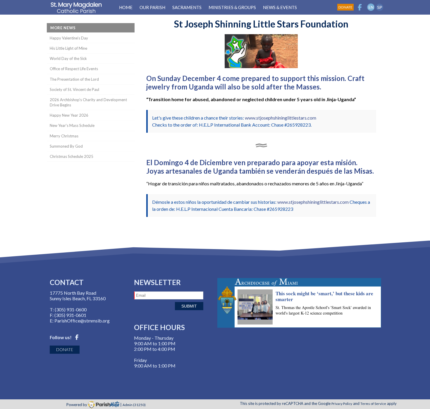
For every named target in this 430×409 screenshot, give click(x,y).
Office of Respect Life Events (74, 68)
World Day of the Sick (68, 58)
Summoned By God (66, 146)
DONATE (64, 349)
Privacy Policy (341, 403)
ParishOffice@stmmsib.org (82, 320)
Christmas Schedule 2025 (71, 156)
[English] (370, 7)
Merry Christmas (64, 136)
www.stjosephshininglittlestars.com (280, 117)
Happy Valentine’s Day (69, 38)
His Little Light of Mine (68, 48)
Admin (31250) (134, 405)
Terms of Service (373, 403)
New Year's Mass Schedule (72, 125)
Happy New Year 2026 (69, 115)
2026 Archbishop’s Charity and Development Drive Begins (88, 102)
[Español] (379, 7)
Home (126, 7)
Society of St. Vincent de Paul (74, 89)
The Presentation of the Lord (74, 79)
